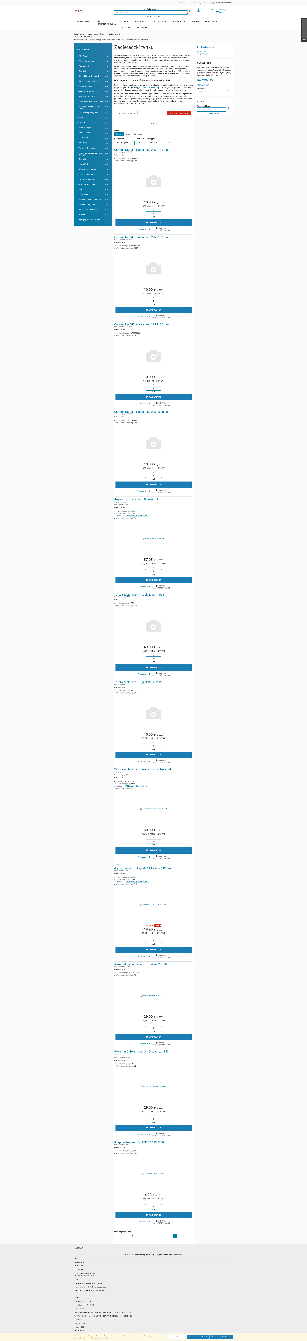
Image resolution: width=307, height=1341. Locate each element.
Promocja (159, 16)
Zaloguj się (202, 51)
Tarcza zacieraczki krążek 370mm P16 (139, 682)
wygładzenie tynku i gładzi (146, 88)
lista (129, 134)
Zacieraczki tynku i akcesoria (137, 40)
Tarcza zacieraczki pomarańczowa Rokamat (142, 769)
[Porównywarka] (205, 9)
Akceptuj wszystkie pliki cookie (221, 1337)
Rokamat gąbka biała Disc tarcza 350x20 (140, 964)
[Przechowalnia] (211, 9)
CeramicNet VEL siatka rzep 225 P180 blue (141, 150)
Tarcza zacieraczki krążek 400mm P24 (139, 594)
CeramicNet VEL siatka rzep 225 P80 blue (141, 411)
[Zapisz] (228, 91)
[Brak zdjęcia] (154, 181)
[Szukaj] (190, 11)
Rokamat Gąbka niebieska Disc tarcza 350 (141, 1051)
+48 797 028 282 (88, 1305)
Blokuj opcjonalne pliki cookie (198, 1337)
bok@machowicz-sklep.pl (94, 1283)
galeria (139, 134)
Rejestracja (181, 3)
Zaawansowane (150, 16)
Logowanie (193, 3)
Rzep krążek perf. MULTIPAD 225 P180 (139, 1142)
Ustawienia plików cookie (177, 1337)
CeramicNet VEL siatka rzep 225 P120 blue (141, 324)
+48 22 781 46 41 (87, 1301)
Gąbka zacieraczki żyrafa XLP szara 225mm (142, 868)
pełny (120, 134)
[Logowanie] (198, 9)
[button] (204, 3)
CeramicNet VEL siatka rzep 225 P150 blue (141, 237)
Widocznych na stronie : (123, 1232)
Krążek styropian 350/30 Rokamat (136, 499)
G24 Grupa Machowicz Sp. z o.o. (137, 516)
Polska (132, 511)
